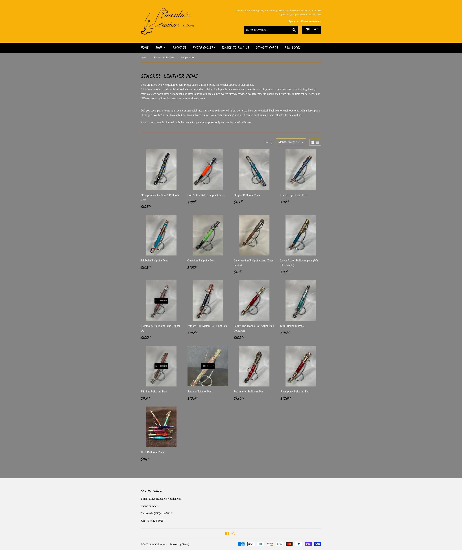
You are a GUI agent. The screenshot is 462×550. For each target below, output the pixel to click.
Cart (314, 30)
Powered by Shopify (180, 544)
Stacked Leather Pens (164, 57)
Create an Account (311, 21)
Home (145, 47)
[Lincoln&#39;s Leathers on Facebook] (227, 533)
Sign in (292, 21)
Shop (159, 47)
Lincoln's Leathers (158, 544)
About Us (179, 47)
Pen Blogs (292, 47)
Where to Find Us (235, 47)
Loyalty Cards (267, 47)
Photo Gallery (204, 47)
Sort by (269, 142)
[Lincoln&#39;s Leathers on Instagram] (233, 533)
